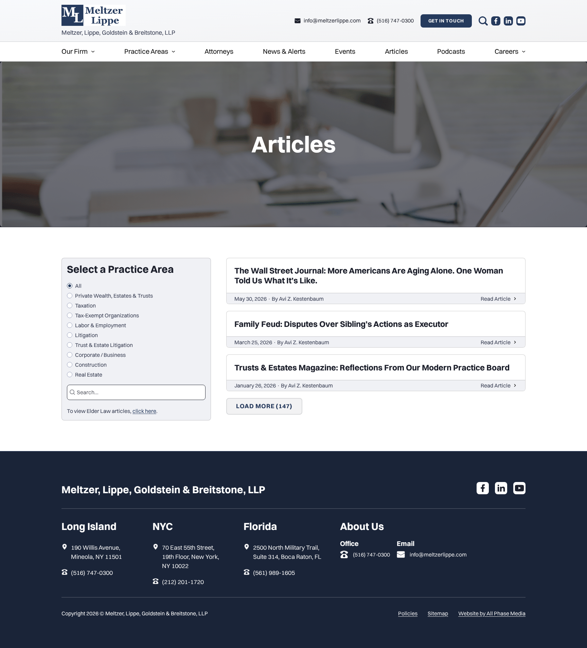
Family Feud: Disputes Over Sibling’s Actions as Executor (341, 324)
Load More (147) (264, 406)
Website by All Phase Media (492, 613)
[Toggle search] (483, 21)
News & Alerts (284, 51)
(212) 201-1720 (183, 582)
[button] (136, 285)
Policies (407, 613)
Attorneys (218, 51)
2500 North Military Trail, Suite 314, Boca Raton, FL (287, 552)
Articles (396, 51)
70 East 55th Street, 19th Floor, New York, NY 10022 (190, 557)
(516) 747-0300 (92, 573)
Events (345, 51)
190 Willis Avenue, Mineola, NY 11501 (96, 552)
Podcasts (451, 51)
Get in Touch (446, 21)
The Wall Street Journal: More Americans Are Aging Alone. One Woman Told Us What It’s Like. (368, 275)
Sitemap (438, 613)
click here (144, 411)
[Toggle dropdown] (93, 51)
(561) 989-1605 (274, 573)
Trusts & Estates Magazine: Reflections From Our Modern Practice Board (372, 367)
